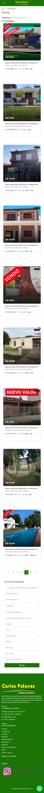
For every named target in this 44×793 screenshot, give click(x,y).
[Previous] (8, 572)
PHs (3, 750)
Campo (4, 729)
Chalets (4, 737)
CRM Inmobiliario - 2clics (26, 788)
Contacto (4, 723)
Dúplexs (4, 745)
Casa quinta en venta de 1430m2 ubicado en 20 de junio (24, 549)
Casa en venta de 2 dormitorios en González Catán (23, 124)
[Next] (35, 572)
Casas (3, 734)
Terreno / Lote (6, 752)
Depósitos (5, 742)
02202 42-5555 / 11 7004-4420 (12, 714)
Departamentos (6, 739)
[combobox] (21, 18)
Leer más (4, 706)
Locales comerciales (8, 747)
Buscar (22, 665)
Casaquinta (5, 731)
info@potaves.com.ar (10, 717)
